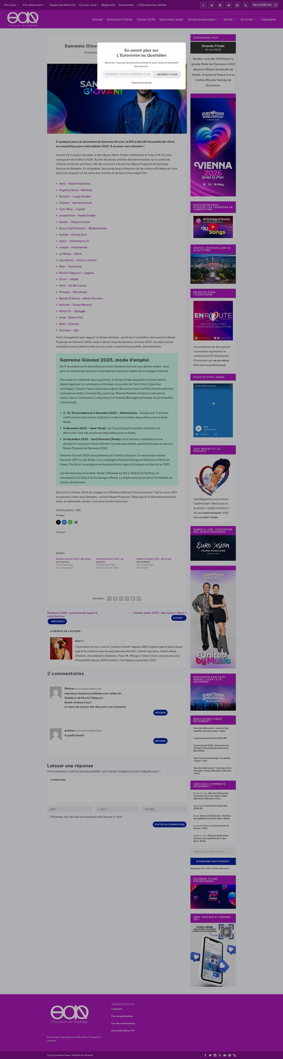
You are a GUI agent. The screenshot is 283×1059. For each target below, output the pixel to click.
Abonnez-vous (167, 74)
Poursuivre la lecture (141, 82)
